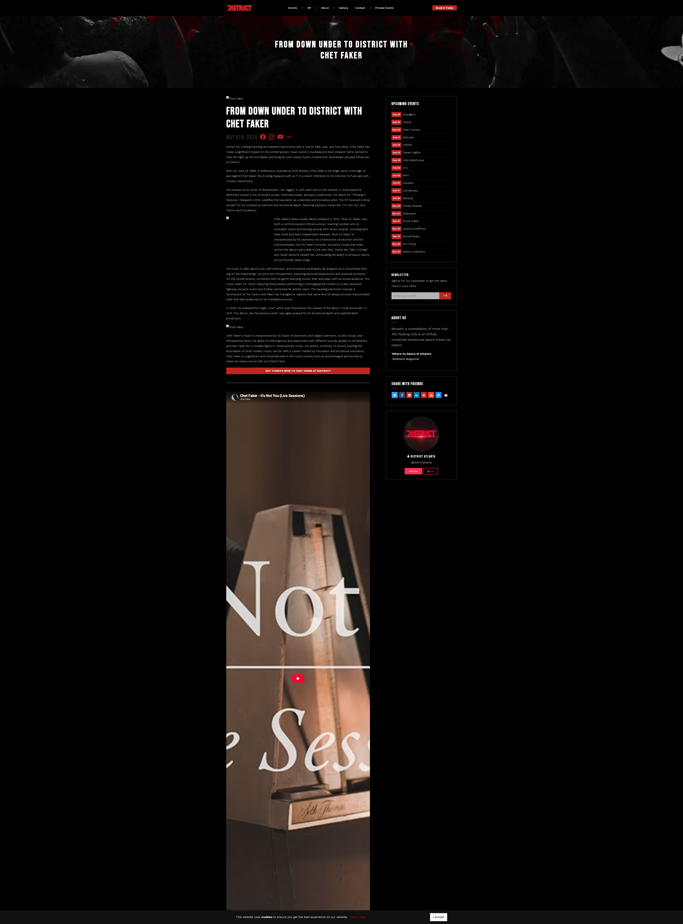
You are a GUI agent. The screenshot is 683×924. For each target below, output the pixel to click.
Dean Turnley (411, 129)
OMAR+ (408, 144)
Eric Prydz (409, 244)
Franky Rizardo (412, 206)
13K (432, 471)
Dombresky (410, 190)
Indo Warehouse (413, 160)
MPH (406, 175)
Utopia (407, 122)
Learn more (358, 917)
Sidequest (409, 213)
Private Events (384, 7)
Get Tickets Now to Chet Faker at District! (298, 370)
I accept (438, 917)
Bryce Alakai (411, 221)
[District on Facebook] (421, 433)
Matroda (408, 137)
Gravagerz (409, 114)
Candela (408, 183)
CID (405, 167)
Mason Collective (414, 251)
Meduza (408, 198)
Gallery (343, 7)
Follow (413, 471)
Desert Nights (412, 152)
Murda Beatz (411, 236)
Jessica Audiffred (414, 228)
